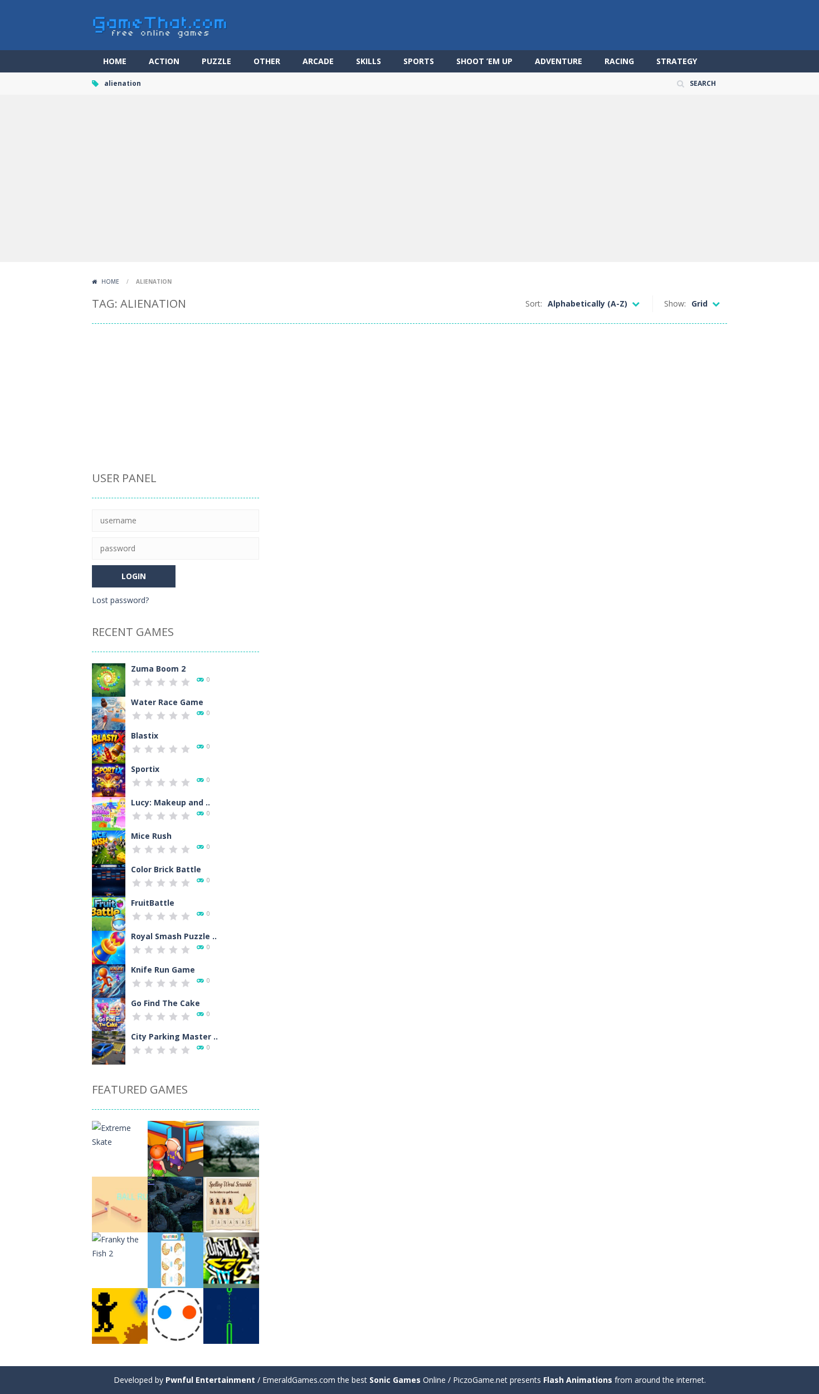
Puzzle (216, 61)
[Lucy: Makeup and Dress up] (108, 813)
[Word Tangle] (231, 1203)
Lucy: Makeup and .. (170, 802)
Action (164, 61)
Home (114, 61)
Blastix (144, 735)
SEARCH (703, 83)
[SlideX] (231, 1315)
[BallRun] (120, 1203)
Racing (619, 61)
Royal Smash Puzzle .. (174, 936)
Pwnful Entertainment (210, 1379)
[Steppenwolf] (175, 1203)
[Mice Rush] (108, 846)
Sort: (533, 303)
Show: (675, 303)
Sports (418, 61)
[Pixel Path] (120, 1315)
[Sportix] (108, 779)
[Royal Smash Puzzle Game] (108, 946)
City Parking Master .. (174, 1036)
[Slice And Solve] (175, 1259)
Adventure (558, 61)
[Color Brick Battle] (108, 880)
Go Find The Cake (165, 1003)
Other (267, 61)
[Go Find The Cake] (108, 1013)
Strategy (676, 61)
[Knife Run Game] (108, 980)
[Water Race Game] (108, 712)
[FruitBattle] (108, 913)
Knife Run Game (163, 969)
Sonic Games (395, 1379)
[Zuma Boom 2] (108, 679)
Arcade (318, 61)
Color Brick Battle (166, 869)
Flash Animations (577, 1379)
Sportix (145, 769)
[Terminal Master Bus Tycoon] (175, 1148)
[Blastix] (108, 746)
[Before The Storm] (231, 1148)
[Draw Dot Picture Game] (175, 1315)
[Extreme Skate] (120, 1134)
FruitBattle (152, 902)
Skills (368, 61)
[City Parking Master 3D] (108, 1047)
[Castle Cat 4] (231, 1259)
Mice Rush (151, 835)
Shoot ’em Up (484, 61)
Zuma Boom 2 (158, 668)
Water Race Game (167, 702)
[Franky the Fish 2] (120, 1245)
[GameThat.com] (160, 24)
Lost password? (120, 600)
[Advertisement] (409, 178)
